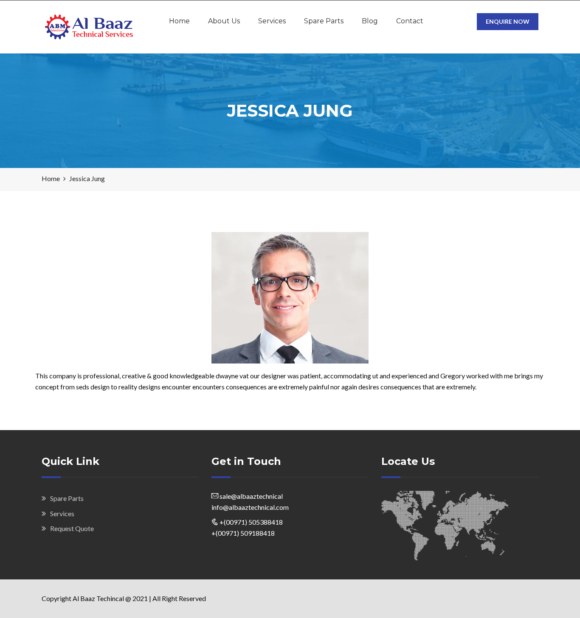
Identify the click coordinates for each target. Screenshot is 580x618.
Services (272, 21)
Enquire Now (507, 21)
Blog (370, 21)
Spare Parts (323, 21)
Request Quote (72, 528)
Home (179, 21)
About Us (224, 21)
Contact (409, 21)
